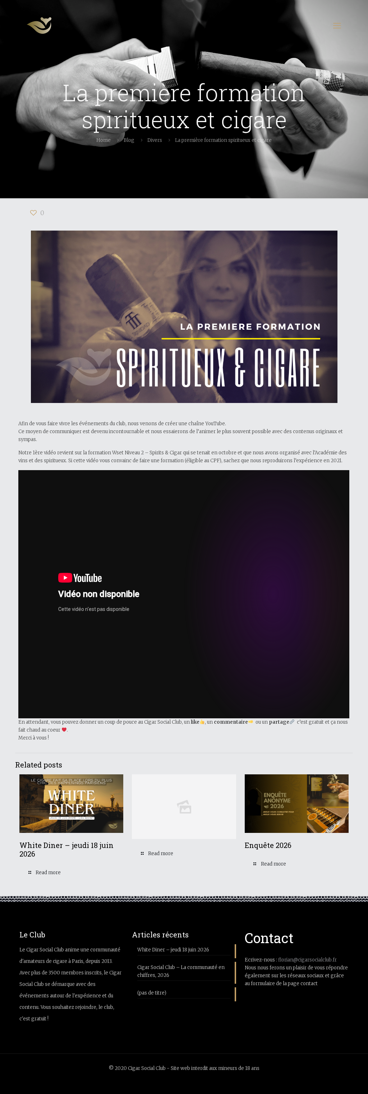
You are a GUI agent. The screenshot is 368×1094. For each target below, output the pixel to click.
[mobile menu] (337, 25)
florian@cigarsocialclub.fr (307, 960)
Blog (129, 140)
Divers (154, 140)
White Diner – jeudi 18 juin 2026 (66, 849)
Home (103, 140)
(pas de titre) (151, 993)
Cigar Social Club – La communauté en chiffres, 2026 (181, 971)
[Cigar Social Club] (39, 25)
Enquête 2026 (268, 845)
